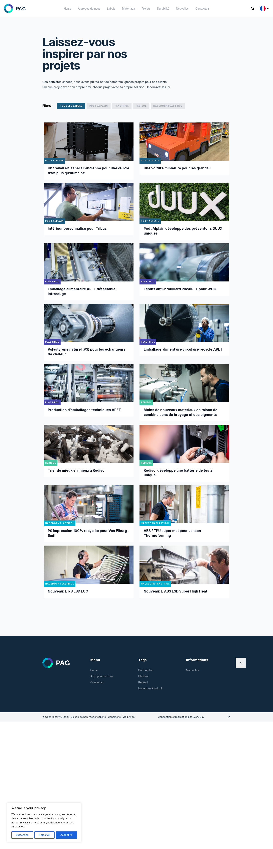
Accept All (66, 834)
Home (67, 8)
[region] (44, 822)
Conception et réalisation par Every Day (181, 716)
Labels (111, 8)
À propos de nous (89, 8)
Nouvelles (182, 8)
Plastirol (122, 106)
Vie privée (129, 716)
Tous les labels (71, 106)
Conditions (114, 716)
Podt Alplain (98, 106)
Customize (22, 834)
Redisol (141, 106)
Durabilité (163, 8)
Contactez (202, 8)
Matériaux (128, 8)
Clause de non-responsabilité (88, 716)
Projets (146, 8)
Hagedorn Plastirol (167, 106)
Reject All (44, 834)
